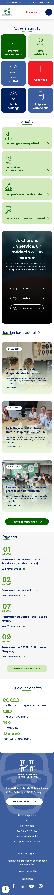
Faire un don (27, 825)
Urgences (31, 12)
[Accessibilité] (5, 889)
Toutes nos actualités (24, 521)
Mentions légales (27, 853)
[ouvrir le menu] (48, 12)
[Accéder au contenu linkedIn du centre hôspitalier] (22, 886)
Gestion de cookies (27, 871)
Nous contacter (21, 801)
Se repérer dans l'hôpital (27, 841)
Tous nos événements (25, 668)
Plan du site (27, 878)
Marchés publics (27, 815)
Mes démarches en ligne (38, 2)
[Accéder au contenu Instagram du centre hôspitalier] (40, 886)
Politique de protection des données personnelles (27, 862)
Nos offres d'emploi (27, 836)
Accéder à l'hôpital (27, 831)
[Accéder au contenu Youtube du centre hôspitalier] (31, 886)
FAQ (27, 820)
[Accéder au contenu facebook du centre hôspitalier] (13, 886)
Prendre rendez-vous (14, 2)
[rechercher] (41, 12)
